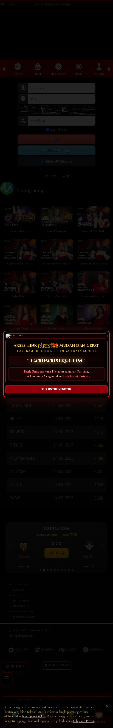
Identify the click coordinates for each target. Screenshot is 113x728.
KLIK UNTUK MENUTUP (56, 389)
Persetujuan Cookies (34, 716)
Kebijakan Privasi (83, 721)
